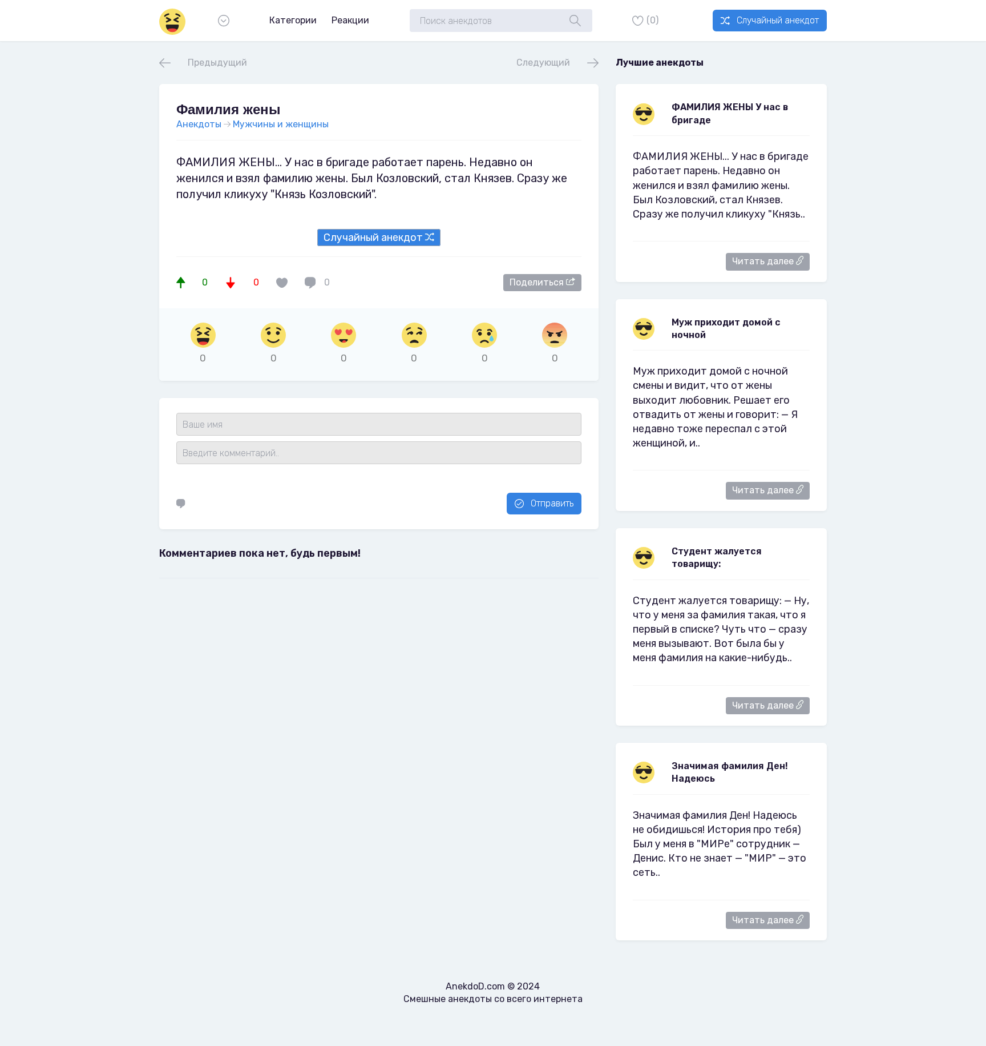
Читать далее (764, 261)
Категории (293, 20)
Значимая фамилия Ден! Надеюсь (730, 772)
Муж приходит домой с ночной (726, 328)
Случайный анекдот (778, 20)
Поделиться (538, 282)
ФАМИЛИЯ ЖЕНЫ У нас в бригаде (730, 113)
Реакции (350, 20)
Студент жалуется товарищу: (717, 557)
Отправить (552, 503)
